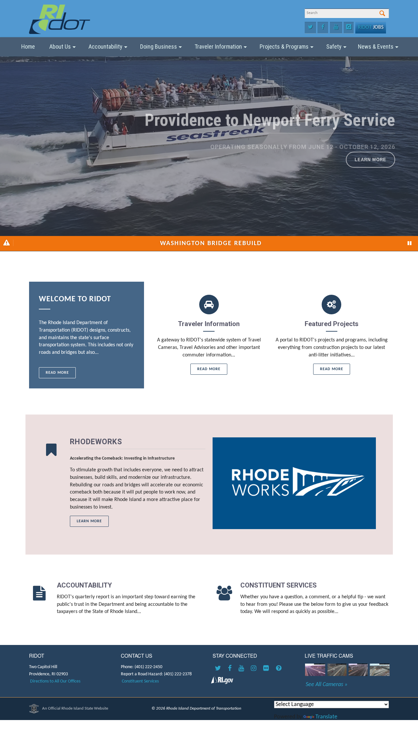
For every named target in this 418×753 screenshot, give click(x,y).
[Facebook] (322, 28)
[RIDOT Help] (279, 669)
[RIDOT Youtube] (242, 669)
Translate (326, 717)
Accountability (105, 46)
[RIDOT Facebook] (231, 669)
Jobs (371, 27)
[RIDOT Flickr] (267, 669)
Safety (334, 46)
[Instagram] (349, 28)
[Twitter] (310, 28)
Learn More (370, 172)
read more (57, 373)
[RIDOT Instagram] (255, 669)
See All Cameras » (326, 685)
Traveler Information (218, 46)
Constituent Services (140, 681)
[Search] (382, 13)
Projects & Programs (284, 46)
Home (28, 46)
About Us (60, 46)
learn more (148, 443)
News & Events (376, 46)
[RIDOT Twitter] (219, 669)
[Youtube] (336, 28)
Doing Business (158, 46)
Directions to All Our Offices (55, 681)
